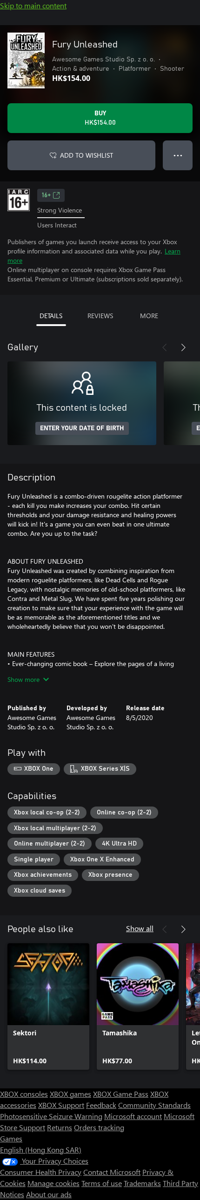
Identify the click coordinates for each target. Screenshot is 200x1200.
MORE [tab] (149, 315)
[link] (48, 1006)
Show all (139, 928)
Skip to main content (33, 5)
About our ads (49, 1194)
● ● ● (177, 155)
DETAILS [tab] (51, 315)
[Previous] (164, 347)
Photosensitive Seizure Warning (51, 1116)
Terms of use (101, 1183)
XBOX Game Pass (120, 1094)
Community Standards (154, 1105)
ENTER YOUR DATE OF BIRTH (82, 428)
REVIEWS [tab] (100, 315)
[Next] (183, 347)
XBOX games (70, 1094)
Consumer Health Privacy (40, 1172)
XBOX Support (61, 1105)
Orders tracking (99, 1127)
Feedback (101, 1105)
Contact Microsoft (111, 1172)
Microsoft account (133, 1116)
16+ (46, 195)
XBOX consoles (24, 1094)
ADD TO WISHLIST (86, 155)
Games (11, 1138)
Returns (59, 1127)
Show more (23, 679)
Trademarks (142, 1183)
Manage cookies (53, 1183)
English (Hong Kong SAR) (40, 1149)
